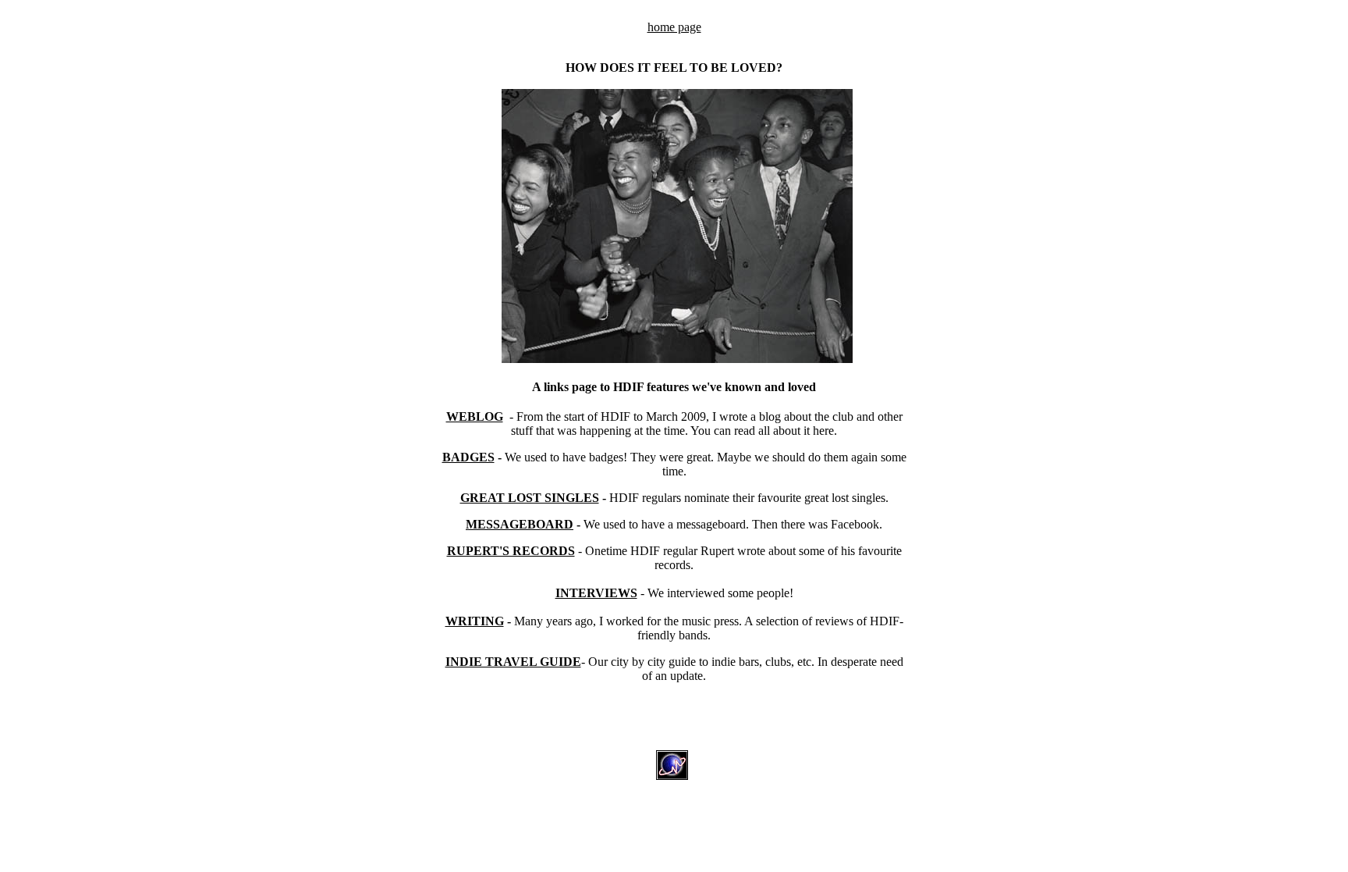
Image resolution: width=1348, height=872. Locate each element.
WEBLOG (474, 416)
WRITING (474, 621)
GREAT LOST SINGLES (529, 497)
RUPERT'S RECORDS (511, 550)
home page (674, 27)
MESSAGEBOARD (519, 524)
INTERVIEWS (596, 593)
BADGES (468, 457)
